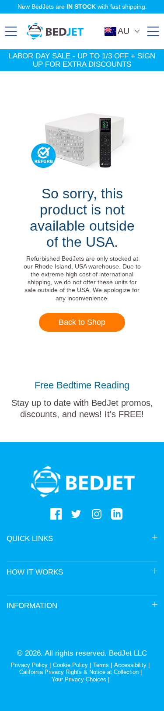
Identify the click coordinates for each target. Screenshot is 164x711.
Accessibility (130, 665)
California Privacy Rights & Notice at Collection (79, 672)
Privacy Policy (29, 665)
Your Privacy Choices (79, 679)
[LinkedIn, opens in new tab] (116, 514)
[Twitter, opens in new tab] (76, 514)
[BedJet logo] (55, 31)
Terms (101, 665)
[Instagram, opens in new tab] (96, 514)
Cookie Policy (70, 665)
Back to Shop (82, 322)
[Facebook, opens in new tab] (56, 514)
